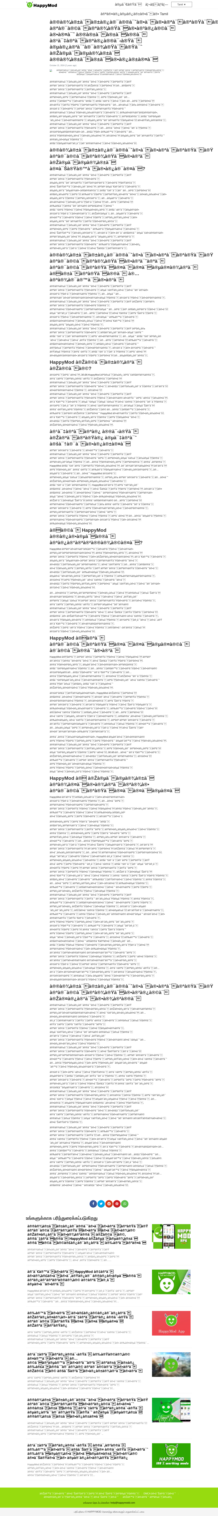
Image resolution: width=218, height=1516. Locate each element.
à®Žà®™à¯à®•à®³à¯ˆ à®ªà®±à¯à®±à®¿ (147, 1497)
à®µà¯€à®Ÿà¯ (128, 4)
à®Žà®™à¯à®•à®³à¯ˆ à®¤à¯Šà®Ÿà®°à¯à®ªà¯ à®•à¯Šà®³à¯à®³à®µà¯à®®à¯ (89, 1493)
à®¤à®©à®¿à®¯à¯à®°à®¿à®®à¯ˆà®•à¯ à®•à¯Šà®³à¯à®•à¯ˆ (81, 1497)
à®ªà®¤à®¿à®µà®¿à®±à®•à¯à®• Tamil (134, 14)
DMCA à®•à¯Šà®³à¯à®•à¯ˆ (160, 1493)
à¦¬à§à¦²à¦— (156, 4)
